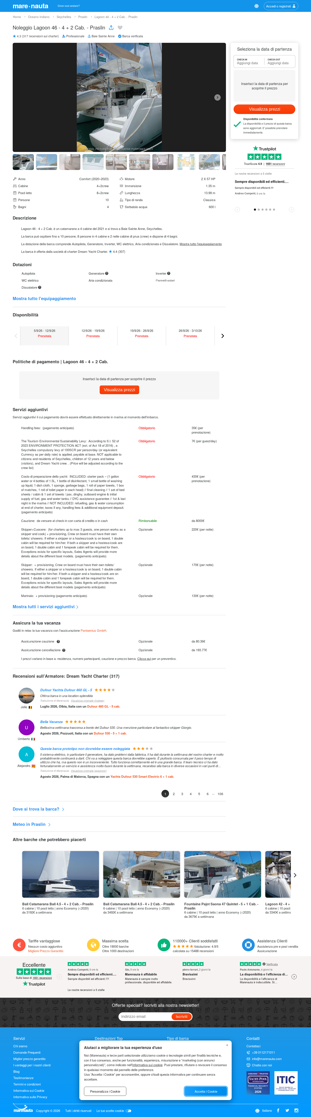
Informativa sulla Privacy (30, 1097)
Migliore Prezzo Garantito (45, 951)
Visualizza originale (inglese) (87, 700)
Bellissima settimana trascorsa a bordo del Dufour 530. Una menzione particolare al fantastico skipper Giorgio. (116, 727)
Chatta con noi (262, 1065)
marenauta (30, 5)
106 (220, 793)
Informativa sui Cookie (28, 1090)
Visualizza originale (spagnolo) (89, 770)
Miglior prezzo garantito (29, 1058)
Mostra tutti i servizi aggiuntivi (44, 606)
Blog (16, 1071)
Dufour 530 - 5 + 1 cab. (110, 733)
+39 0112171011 (263, 1052)
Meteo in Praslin (30, 824)
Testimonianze (23, 1077)
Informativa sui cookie (147, 1065)
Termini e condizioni (27, 1084)
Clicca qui (144, 658)
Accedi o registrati (278, 6)
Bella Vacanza (51, 721)
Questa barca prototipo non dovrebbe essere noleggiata (85, 748)
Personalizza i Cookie (105, 1091)
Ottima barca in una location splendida (66, 696)
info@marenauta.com (267, 1058)
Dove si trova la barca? (37, 809)
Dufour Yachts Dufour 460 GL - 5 (66, 689)
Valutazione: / (195, 948)
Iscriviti (181, 1016)
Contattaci (253, 1046)
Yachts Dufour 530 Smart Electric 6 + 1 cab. (142, 776)
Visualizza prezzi (119, 389)
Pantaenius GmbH (93, 630)
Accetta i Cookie (206, 1091)
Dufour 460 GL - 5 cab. (103, 706)
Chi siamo (20, 1046)
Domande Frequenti (26, 1052)
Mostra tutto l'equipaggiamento (201, 244)
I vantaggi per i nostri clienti (32, 1065)
